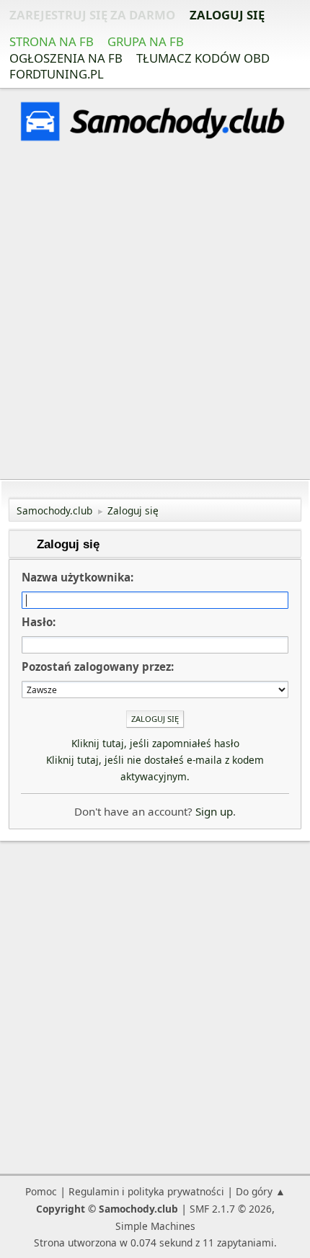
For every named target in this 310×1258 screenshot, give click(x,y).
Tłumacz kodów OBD (203, 58)
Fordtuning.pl (56, 74)
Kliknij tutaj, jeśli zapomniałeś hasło (155, 743)
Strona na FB (51, 41)
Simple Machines (155, 1226)
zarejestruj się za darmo (92, 14)
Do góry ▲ (260, 1191)
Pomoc (41, 1191)
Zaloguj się (227, 14)
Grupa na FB (145, 41)
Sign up (214, 811)
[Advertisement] (155, 313)
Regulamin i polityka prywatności (146, 1191)
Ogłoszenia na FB (66, 58)
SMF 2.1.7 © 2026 (231, 1208)
